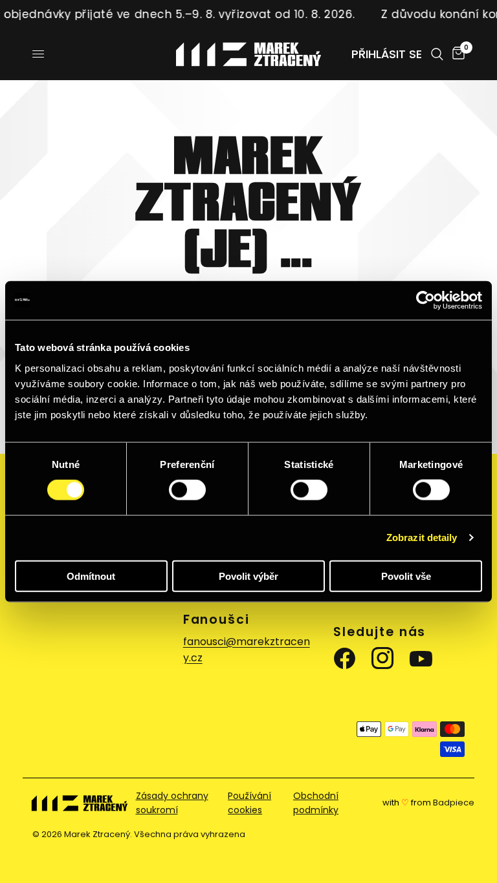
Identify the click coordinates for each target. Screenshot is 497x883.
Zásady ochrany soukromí (172, 802)
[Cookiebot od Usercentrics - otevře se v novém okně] (425, 300)
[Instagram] (385, 658)
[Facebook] (347, 658)
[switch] (187, 490)
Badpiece (453, 802)
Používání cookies (249, 802)
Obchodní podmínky (315, 802)
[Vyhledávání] (437, 54)
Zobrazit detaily (422, 537)
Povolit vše (406, 575)
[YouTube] (424, 658)
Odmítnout (91, 575)
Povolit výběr (248, 575)
